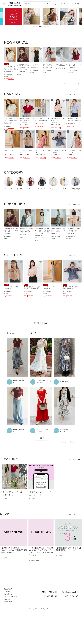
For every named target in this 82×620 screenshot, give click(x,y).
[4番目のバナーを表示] (42, 26)
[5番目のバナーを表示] (45, 26)
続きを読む (4, 557)
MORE (41, 438)
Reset (37, 333)
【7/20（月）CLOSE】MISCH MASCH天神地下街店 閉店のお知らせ (15, 550)
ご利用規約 (7, 599)
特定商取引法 (8, 594)
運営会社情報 (8, 602)
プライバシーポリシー (10, 596)
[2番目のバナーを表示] (37, 26)
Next (78, 83)
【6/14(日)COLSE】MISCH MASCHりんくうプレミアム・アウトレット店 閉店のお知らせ (41, 551)
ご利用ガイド (8, 591)
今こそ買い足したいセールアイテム (14, 493)
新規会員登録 (8, 589)
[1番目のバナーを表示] (34, 26)
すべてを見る (73, 43)
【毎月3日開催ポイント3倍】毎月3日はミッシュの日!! (69, 549)
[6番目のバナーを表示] (48, 26)
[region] (41, 16)
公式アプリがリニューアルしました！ (40, 493)
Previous (64, 83)
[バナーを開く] (13, 16)
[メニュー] (4, 3)
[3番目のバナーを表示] (40, 26)
